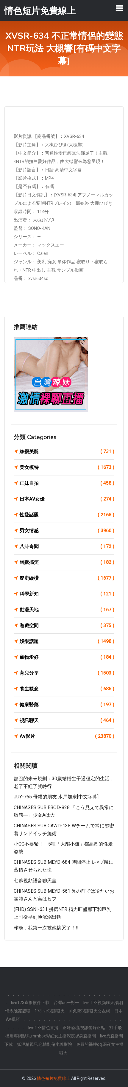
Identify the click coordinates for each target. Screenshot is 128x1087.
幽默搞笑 (67, 562)
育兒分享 (67, 673)
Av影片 (67, 736)
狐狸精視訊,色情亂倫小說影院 (44, 1044)
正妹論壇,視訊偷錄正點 (84, 1027)
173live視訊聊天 (50, 1011)
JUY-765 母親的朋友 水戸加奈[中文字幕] (56, 797)
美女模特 (67, 467)
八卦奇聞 (67, 546)
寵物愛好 (67, 657)
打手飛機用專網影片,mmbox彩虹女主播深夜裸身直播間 (63, 1031)
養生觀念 (67, 689)
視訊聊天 (67, 720)
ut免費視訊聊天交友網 (89, 1011)
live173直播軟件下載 (30, 1002)
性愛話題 (67, 515)
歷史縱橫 (67, 578)
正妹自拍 (67, 483)
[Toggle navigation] (119, 8)
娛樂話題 (67, 641)
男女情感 (67, 530)
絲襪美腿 (67, 451)
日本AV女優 (67, 499)
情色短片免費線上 (53, 1078)
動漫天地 (67, 609)
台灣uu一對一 (66, 1002)
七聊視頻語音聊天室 (35, 880)
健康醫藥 (67, 704)
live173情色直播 (43, 1027)
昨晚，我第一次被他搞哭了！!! (46, 928)
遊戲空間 (67, 625)
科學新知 (67, 594)
